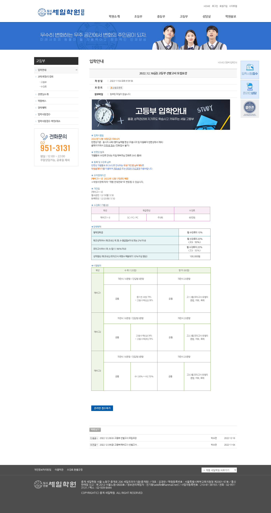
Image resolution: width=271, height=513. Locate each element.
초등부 (138, 16)
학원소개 (114, 16)
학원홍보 (230, 16)
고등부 (184, 16)
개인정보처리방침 (42, 469)
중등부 (161, 16)
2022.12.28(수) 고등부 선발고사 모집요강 (118, 438)
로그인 (215, 6)
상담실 (207, 16)
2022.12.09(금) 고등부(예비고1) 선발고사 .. (119, 444)
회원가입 (223, 6)
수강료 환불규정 (74, 469)
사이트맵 (233, 6)
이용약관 (59, 469)
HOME (207, 6)
